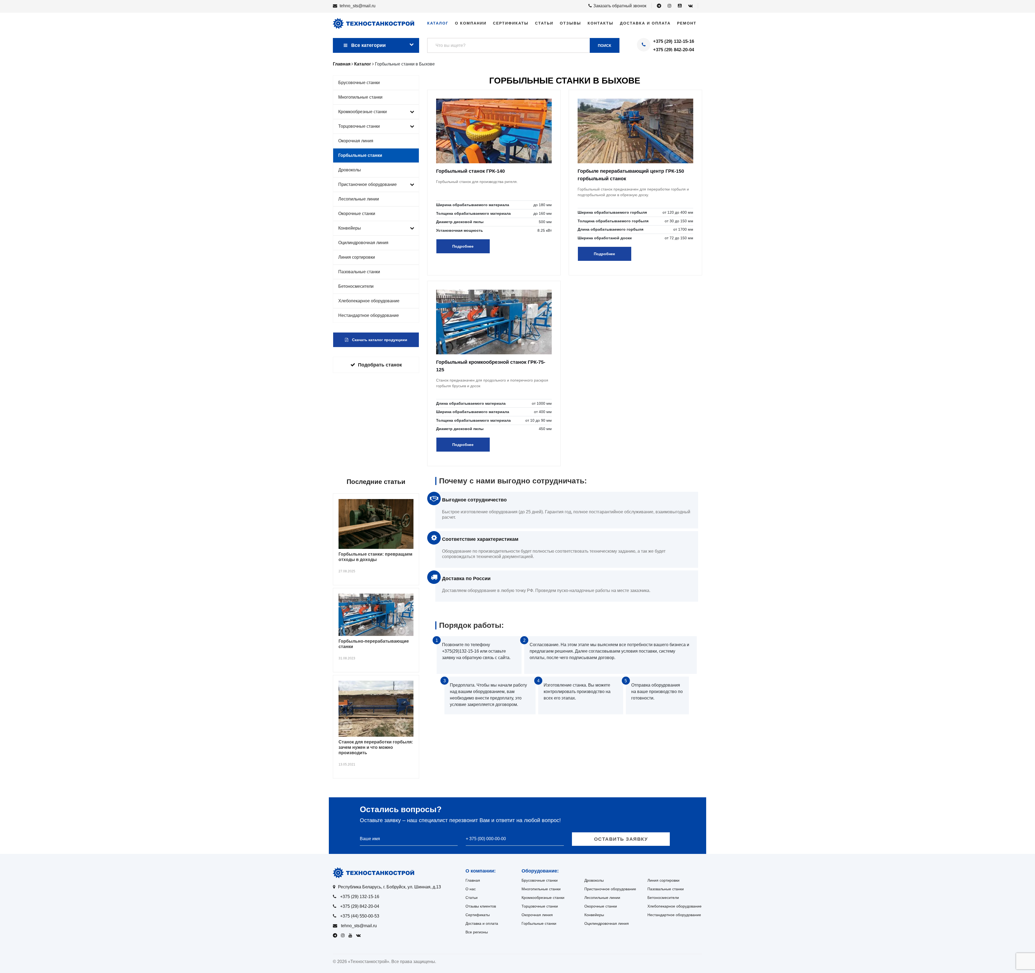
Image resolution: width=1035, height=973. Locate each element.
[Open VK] (690, 6)
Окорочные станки (356, 213)
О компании (471, 23)
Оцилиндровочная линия (363, 242)
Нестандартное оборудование (368, 315)
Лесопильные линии (358, 199)
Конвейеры (349, 228)
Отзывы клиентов (480, 906)
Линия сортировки (356, 257)
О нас (470, 889)
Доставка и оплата (645, 23)
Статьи (544, 23)
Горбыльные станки (360, 155)
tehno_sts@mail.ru (357, 6)
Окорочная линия (355, 140)
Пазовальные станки (359, 271)
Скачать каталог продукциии (379, 340)
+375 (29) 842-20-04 (673, 49)
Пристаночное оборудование (367, 184)
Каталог (437, 23)
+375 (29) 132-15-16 (673, 41)
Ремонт (686, 23)
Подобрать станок (380, 365)
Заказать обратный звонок (619, 6)
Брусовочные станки (359, 82)
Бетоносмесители (356, 286)
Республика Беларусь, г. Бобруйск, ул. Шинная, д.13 (389, 887)
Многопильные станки (360, 97)
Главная (472, 880)
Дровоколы (349, 170)
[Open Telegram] (659, 6)
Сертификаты (511, 23)
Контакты (600, 23)
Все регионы (476, 932)
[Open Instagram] (669, 6)
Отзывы (570, 23)
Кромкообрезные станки (362, 111)
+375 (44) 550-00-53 (359, 916)
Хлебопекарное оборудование (368, 301)
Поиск (604, 45)
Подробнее (463, 246)
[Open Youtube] (680, 6)
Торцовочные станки (359, 126)
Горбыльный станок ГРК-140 (470, 171)
